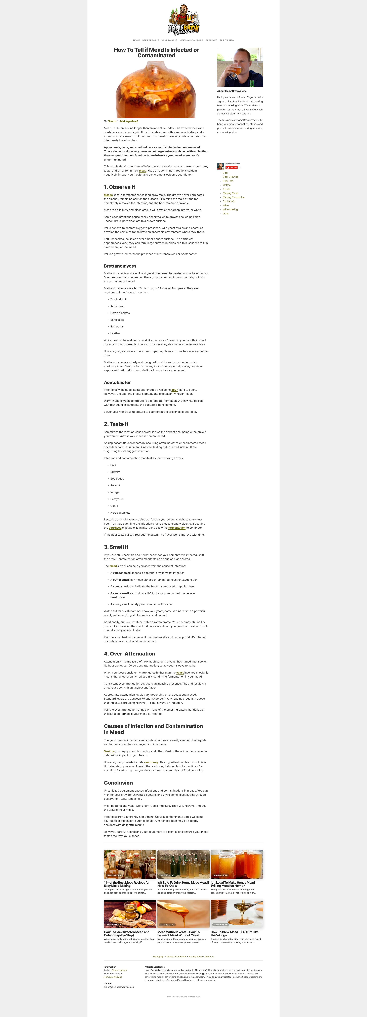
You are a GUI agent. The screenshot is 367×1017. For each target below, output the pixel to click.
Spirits (226, 189)
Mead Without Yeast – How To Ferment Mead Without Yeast (178, 933)
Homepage (158, 956)
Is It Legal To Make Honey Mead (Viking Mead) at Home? (233, 884)
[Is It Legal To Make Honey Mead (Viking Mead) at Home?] (237, 864)
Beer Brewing (150, 40)
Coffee (227, 185)
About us (209, 956)
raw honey (151, 762)
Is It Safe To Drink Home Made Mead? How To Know (183, 884)
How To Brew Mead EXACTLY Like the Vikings (234, 933)
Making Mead (129, 121)
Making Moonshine (191, 40)
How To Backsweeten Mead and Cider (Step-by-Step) (126, 933)
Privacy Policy (196, 956)
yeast (180, 672)
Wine (226, 205)
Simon (112, 121)
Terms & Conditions (176, 956)
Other (226, 213)
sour (174, 389)
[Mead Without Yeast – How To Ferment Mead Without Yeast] (183, 914)
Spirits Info (227, 40)
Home (136, 40)
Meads (108, 195)
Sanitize (109, 751)
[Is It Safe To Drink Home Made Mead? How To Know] (183, 864)
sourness (115, 527)
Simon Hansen (119, 970)
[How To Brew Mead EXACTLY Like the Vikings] (237, 914)
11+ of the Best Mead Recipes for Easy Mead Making (127, 884)
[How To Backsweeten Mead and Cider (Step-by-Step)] (130, 914)
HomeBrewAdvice (113, 977)
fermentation (177, 527)
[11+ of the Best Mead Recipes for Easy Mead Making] (130, 864)
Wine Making (169, 40)
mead (142, 170)
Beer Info (211, 40)
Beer (225, 172)
